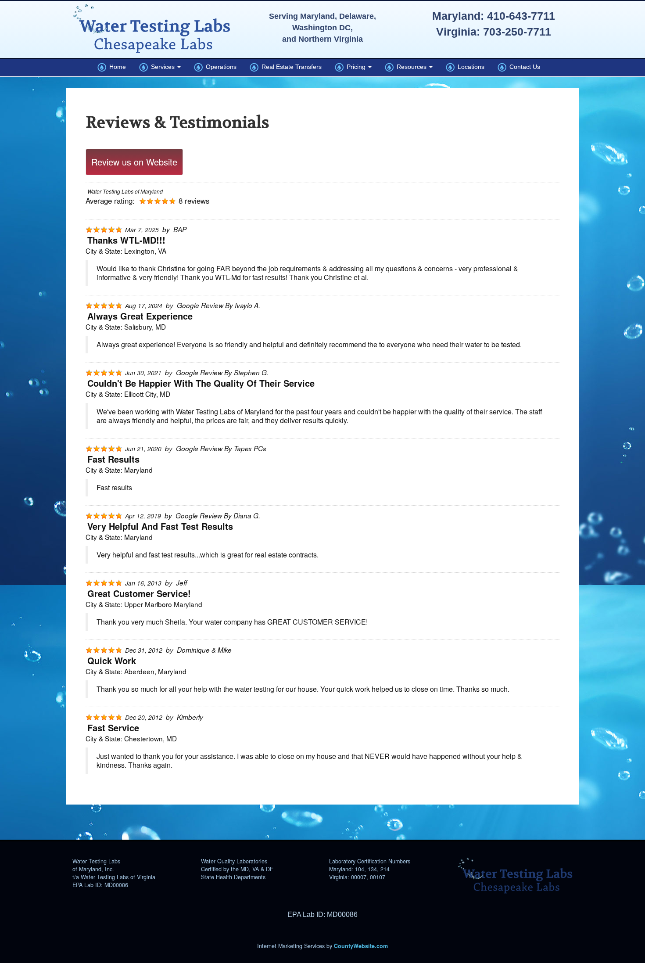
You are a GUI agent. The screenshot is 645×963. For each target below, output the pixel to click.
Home (116, 66)
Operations (219, 66)
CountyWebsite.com (361, 946)
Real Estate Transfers (290, 66)
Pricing (355, 66)
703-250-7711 (517, 31)
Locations (469, 66)
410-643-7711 (521, 16)
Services (162, 66)
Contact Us (523, 66)
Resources (411, 66)
